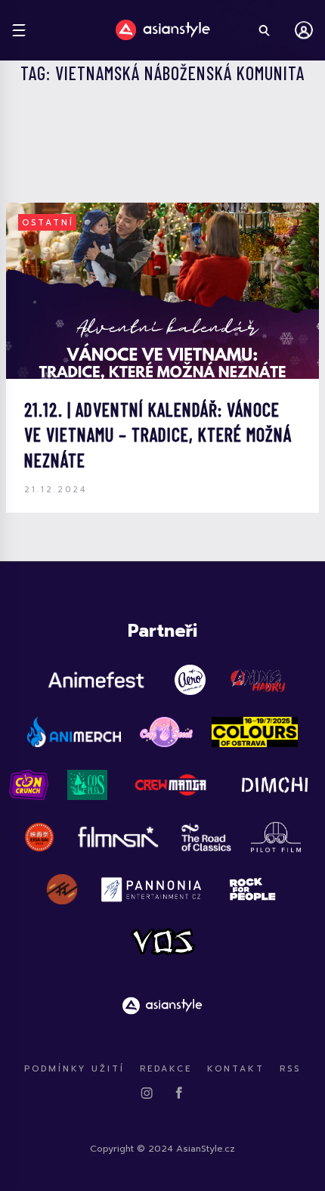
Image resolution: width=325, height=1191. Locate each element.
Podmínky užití (74, 1068)
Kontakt (236, 1068)
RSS (290, 1068)
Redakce (166, 1068)
